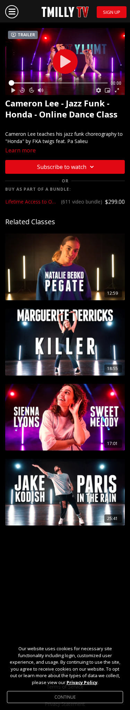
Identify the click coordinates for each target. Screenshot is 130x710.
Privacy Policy (82, 682)
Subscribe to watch (61, 167)
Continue (65, 697)
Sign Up (111, 12)
